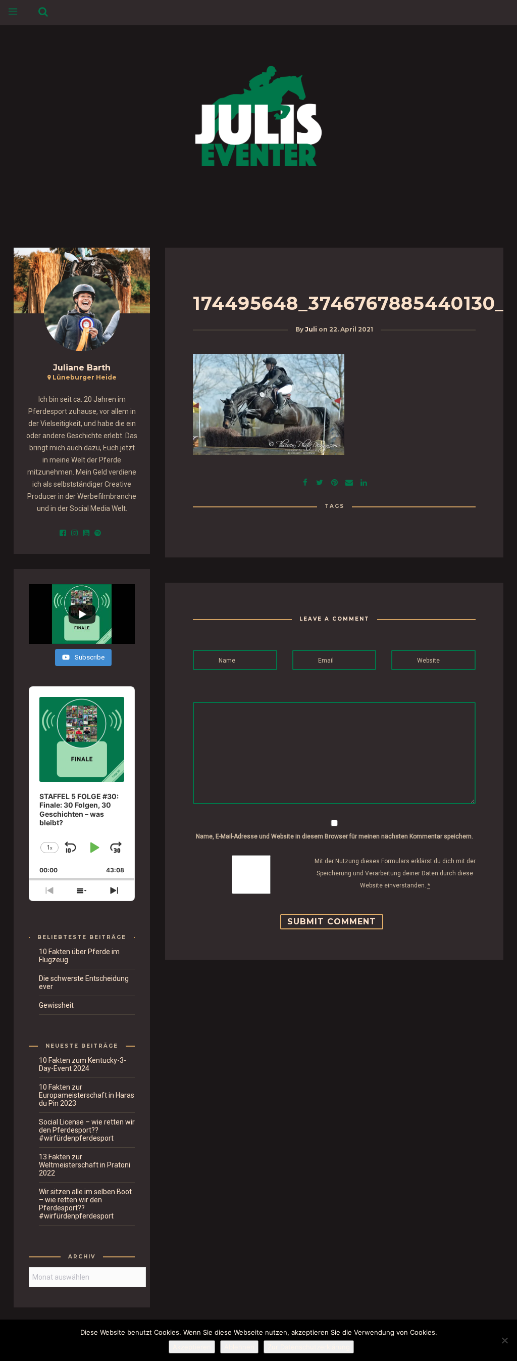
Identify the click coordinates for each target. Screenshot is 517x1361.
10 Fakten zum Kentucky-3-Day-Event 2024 (82, 1064)
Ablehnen (239, 1347)
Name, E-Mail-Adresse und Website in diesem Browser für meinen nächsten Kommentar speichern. (334, 836)
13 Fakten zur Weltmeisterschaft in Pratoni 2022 (84, 1165)
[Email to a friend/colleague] (349, 481)
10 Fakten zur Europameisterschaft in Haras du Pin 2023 (86, 1095)
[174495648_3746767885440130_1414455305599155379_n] (320, 481)
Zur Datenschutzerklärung (309, 1347)
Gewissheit (56, 1005)
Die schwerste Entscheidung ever (84, 982)
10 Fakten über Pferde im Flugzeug (79, 956)
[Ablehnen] (504, 1340)
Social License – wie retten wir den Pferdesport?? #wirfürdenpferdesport (87, 1130)
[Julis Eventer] (258, 114)
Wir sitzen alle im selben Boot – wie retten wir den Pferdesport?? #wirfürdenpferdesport (85, 1204)
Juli (311, 329)
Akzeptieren (192, 1347)
